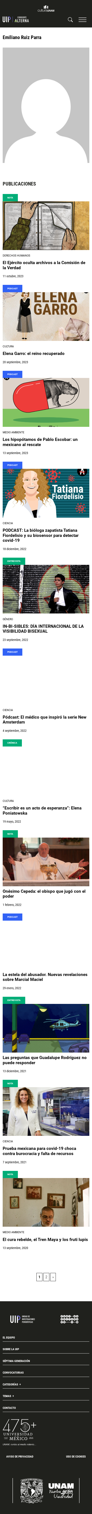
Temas (7, 1396)
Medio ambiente (13, 432)
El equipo (9, 1337)
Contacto (9, 1408)
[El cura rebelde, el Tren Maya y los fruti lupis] (46, 1202)
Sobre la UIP (11, 1349)
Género (8, 619)
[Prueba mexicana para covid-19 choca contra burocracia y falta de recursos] (46, 1111)
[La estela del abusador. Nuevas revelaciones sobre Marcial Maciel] (46, 945)
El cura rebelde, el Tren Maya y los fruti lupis (45, 1239)
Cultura (8, 346)
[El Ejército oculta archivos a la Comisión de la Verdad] (46, 225)
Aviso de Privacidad (19, 1456)
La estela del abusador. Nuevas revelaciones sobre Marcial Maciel (45, 977)
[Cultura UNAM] (46, 8)
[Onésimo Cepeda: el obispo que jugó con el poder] (46, 862)
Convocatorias (13, 1372)
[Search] (70, 19)
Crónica (12, 742)
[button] (82, 19)
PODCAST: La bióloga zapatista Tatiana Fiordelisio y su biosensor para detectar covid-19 (41, 535)
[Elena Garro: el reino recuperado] (46, 316)
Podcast (12, 288)
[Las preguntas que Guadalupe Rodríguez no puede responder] (46, 1028)
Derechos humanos (16, 255)
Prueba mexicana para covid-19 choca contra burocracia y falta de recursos (39, 1151)
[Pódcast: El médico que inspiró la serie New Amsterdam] (46, 680)
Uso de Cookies (76, 1456)
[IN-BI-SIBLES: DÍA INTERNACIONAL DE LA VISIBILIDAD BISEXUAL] (46, 589)
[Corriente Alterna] (16, 19)
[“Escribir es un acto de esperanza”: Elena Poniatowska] (46, 771)
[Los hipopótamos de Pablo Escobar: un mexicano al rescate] (46, 402)
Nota (10, 197)
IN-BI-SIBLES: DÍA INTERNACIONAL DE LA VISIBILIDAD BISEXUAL (43, 629)
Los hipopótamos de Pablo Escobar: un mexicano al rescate (40, 442)
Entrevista (14, 561)
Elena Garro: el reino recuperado (34, 353)
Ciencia (8, 523)
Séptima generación (16, 1361)
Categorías (11, 1384)
